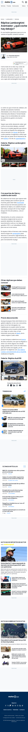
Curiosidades (11, 493)
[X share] (11, 385)
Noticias (3, 6)
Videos (24, 6)
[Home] (10, 2)
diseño (18, 333)
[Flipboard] (10, 705)
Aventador (20, 203)
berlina (6, 138)
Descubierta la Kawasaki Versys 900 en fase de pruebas (13, 484)
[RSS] (20, 705)
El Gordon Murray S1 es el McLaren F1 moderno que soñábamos (12, 497)
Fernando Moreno (14, 55)
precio (24, 339)
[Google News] (13, 705)
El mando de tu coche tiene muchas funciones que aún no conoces (12, 490)
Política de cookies (19, 715)
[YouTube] (17, 705)
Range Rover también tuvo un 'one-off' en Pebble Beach (13, 504)
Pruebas (9, 6)
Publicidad (15, 709)
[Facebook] (5, 705)
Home (2, 19)
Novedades (11, 500)
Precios (10, 473)
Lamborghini (9, 19)
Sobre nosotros (7, 709)
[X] (8, 705)
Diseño (8, 513)
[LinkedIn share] (14, 385)
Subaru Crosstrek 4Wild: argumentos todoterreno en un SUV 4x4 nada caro (13, 477)
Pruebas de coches (13, 480)
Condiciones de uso (20, 717)
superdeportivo (20, 138)
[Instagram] (15, 705)
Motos (9, 486)
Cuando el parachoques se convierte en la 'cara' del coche (13, 510)
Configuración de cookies (9, 717)
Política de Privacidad (9, 715)
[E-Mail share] (20, 385)
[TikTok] (22, 705)
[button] (2, 378)
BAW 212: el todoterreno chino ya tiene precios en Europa (13, 471)
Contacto (22, 709)
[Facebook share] (8, 385)
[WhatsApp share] (17, 385)
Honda (15, 132)
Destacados (15, 6)
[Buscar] (23, 2)
